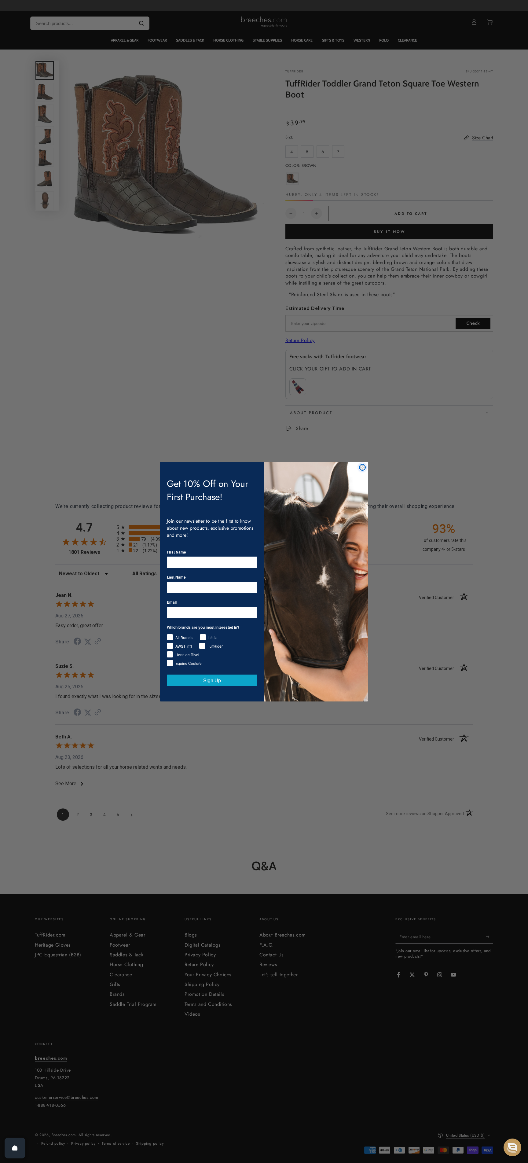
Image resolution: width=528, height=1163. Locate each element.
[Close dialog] (362, 467)
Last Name (176, 577)
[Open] (15, 1148)
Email (172, 602)
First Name (176, 552)
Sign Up (212, 680)
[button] (512, 1147)
